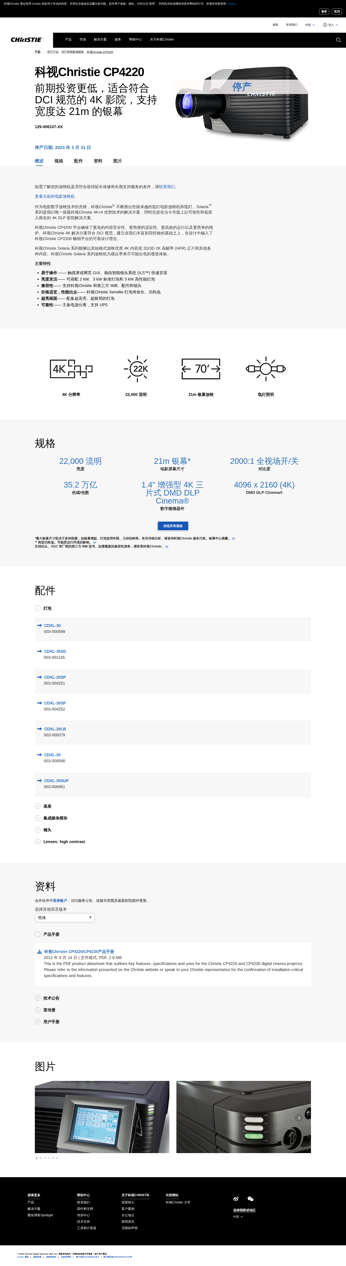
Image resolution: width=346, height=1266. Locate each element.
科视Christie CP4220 (100, 52)
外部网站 (172, 1195)
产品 (68, 39)
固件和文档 (85, 1208)
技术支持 (83, 1221)
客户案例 (128, 1208)
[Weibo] (236, 1200)
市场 (82, 39)
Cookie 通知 (23, 1257)
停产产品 (52, 51)
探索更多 (34, 1195)
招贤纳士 (128, 1202)
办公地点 (128, 1215)
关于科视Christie (162, 39)
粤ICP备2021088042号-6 (87, 1257)
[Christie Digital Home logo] (26, 40)
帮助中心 (135, 39)
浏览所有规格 (173, 526)
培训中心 (83, 1215)
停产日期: (45, 147)
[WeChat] (250, 1200)
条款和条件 (51, 1257)
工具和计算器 (86, 1228)
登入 (331, 24)
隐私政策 (37, 1257)
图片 (117, 160)
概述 (39, 160)
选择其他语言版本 (51, 909)
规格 (58, 160)
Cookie (231, 3)
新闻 (275, 24)
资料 (98, 160)
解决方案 (100, 39)
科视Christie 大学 (178, 1202)
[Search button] (338, 39)
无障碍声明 (130, 1228)
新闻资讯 (128, 1221)
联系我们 (291, 24)
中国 (308, 24)
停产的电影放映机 (72, 51)
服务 (118, 39)
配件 (78, 160)
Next (299, 1118)
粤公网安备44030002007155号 (117, 1257)
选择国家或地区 (244, 1210)
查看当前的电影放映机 (55, 196)
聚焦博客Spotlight (40, 1215)
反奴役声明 (66, 1257)
